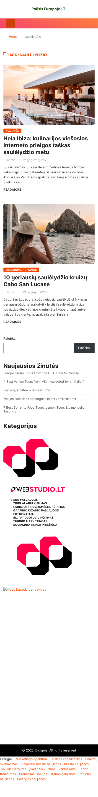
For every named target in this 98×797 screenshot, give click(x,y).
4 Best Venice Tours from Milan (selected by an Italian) (43, 381)
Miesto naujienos (76, 764)
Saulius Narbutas (13, 769)
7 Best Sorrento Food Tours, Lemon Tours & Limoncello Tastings (43, 409)
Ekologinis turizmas (21, 269)
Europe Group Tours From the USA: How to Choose (41, 373)
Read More (12, 189)
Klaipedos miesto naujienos (41, 764)
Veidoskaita (67, 769)
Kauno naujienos (63, 774)
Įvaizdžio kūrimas (42, 769)
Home (13, 36)
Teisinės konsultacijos (66, 759)
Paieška (9, 338)
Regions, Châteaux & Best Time (26, 390)
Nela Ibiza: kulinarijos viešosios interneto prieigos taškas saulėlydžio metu (45, 145)
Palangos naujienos (31, 779)
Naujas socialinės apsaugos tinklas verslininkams (39, 399)
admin (11, 160)
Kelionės (12, 130)
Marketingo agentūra (31, 759)
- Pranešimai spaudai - (34, 774)
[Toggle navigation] (10, 23)
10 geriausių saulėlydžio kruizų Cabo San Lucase (45, 281)
